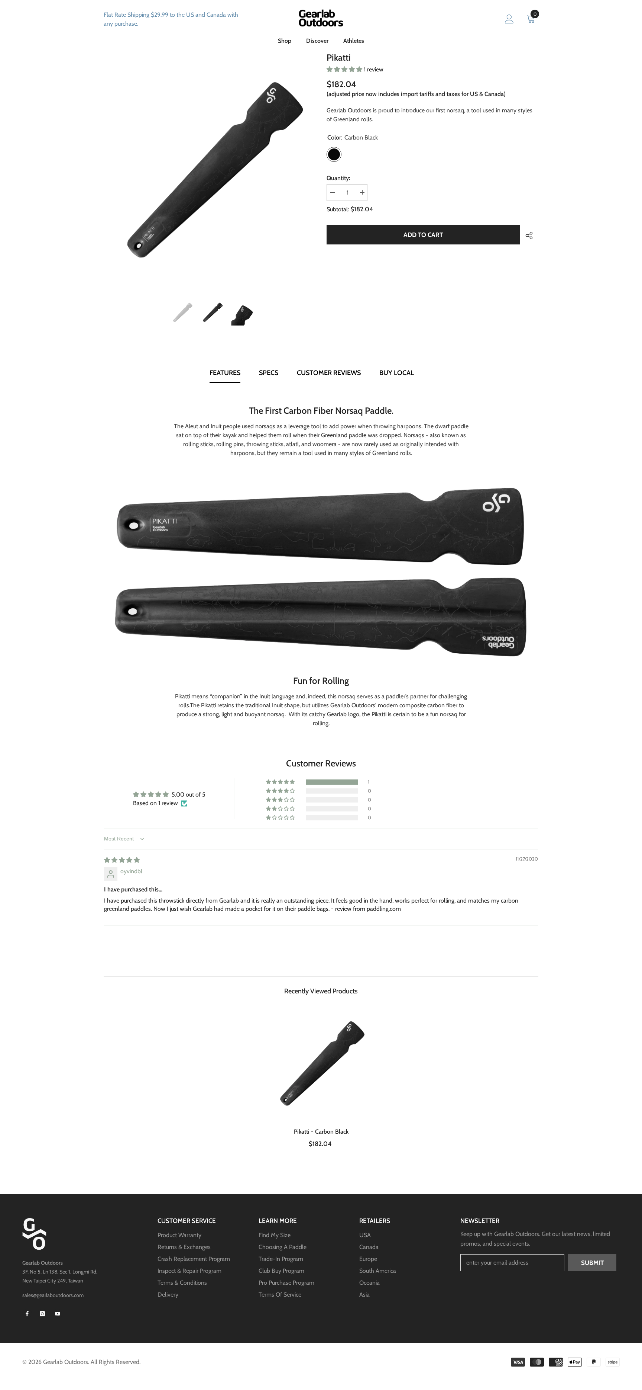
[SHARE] (526, 235)
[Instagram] (42, 1314)
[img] (122, 860)
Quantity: (338, 178)
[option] (212, 170)
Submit (592, 1262)
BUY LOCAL (396, 373)
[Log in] (509, 19)
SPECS (268, 373)
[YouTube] (57, 1314)
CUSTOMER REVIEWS (329, 373)
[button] (345, 69)
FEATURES (225, 373)
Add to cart (423, 234)
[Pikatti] (321, 1063)
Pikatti (321, 1131)
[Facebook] (27, 1314)
